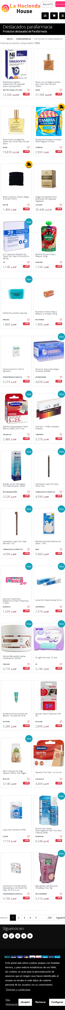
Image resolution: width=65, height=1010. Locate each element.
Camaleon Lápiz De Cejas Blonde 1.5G (14, 543)
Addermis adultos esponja (15, 313)
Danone (39, 262)
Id (36, 664)
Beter (5, 205)
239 (49, 917)
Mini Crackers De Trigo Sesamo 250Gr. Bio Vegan (14, 772)
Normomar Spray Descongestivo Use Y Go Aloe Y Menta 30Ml (48, 831)
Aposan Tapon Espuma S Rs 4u (48, 715)
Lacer (5, 836)
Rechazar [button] (40, 1002)
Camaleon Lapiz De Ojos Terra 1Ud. (46, 485)
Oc (4, 262)
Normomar (40, 377)
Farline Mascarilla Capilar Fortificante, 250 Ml (14, 657)
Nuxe (37, 90)
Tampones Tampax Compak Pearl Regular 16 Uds (48, 141)
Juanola (6, 607)
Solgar (38, 205)
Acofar (6, 721)
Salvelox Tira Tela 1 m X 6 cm (48, 772)
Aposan (38, 721)
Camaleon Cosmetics (45, 492)
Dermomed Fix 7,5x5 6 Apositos (13, 370)
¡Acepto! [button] (25, 1002)
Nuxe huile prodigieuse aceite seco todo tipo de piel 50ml (16, 142)
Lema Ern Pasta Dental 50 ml (48, 600)
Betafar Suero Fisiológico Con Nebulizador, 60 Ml (14, 485)
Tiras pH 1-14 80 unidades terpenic (47, 428)
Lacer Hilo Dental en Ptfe (14, 830)
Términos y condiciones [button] (18, 989)
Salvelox (7, 434)
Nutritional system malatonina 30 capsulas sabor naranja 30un (14, 84)
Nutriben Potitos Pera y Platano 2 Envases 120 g (46, 313)
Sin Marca (40, 607)
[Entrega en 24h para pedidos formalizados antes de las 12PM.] (61, 107)
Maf (37, 549)
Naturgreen (41, 894)
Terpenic (39, 434)
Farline (6, 664)
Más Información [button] (12, 1002)
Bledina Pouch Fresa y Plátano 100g (45, 255)
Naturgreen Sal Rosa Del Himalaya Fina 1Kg (46, 887)
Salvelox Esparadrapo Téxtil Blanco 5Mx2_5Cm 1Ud (15, 428)
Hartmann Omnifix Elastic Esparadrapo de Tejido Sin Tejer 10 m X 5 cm (15, 888)
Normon (39, 836)
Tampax (39, 147)
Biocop (6, 779)
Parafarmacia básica (12, 377)
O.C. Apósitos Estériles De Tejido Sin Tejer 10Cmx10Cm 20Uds (16, 256)
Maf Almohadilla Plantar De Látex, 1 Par (48, 543)
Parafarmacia (23, 38)
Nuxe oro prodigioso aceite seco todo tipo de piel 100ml (47, 84)
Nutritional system (12, 90)
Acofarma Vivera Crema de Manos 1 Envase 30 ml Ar (15, 715)
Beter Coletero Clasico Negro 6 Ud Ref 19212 (16, 198)
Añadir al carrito (17, 102)
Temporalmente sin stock (48, 102)
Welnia (6, 319)
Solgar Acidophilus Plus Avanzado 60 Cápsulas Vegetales (46, 199)
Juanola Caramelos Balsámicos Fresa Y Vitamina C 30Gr (16, 601)
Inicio (10, 38)
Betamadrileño (10, 492)
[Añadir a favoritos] (28, 90)
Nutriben (39, 319)
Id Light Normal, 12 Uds (46, 658)
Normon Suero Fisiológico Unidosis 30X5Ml (47, 370)
